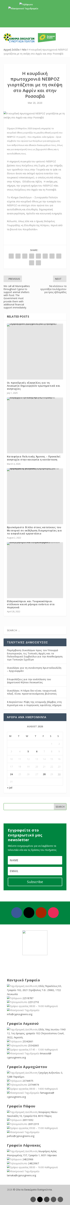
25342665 (33, 1045)
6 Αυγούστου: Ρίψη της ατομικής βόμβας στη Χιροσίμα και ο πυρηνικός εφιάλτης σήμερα (34, 703)
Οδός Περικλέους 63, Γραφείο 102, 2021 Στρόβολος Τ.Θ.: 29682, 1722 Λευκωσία (34, 990)
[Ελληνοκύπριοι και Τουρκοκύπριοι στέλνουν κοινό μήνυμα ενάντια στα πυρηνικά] (35, 543)
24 (11, 774)
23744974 (33, 1084)
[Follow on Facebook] (16, 912)
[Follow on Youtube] (41, 912)
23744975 (27, 1080)
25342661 (27, 1041)
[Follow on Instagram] (53, 912)
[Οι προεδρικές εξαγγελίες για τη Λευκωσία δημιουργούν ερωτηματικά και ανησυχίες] (35, 325)
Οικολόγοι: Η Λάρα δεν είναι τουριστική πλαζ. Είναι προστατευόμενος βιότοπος (32, 692)
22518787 (27, 998)
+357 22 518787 (41, 4)
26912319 (33, 1124)
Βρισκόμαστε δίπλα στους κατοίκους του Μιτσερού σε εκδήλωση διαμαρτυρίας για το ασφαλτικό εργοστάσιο (34, 530)
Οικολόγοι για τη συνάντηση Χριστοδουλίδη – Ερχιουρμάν (34, 669)
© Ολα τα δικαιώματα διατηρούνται (32, 1189)
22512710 (33, 1002)
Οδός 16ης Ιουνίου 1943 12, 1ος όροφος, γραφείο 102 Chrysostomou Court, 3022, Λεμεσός (36, 1033)
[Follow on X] (28, 912)
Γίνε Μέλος (36, 22)
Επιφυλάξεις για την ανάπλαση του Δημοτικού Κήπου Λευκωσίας (29, 681)
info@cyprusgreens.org (50, 8)
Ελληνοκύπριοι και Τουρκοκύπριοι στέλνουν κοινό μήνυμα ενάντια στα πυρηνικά (31, 604)
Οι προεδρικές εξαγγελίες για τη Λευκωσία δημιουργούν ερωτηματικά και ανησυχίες (33, 385)
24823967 (33, 1163)
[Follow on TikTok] (60, 1199)
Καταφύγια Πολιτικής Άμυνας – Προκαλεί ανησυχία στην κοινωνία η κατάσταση (34, 458)
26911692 (27, 1120)
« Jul (9, 787)
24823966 (27, 1159)
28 (44, 774)
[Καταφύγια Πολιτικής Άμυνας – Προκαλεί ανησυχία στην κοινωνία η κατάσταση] (35, 398)
